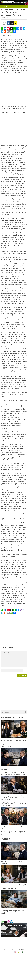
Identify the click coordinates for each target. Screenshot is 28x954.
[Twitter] (12, 23)
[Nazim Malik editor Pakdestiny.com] (14, 936)
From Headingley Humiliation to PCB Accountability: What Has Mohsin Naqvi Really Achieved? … (12, 797)
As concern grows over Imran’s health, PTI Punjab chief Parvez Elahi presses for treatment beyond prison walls (13, 886)
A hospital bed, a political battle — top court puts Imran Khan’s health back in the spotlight (13, 912)
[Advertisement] (14, 90)
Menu (5, 7)
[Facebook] (8, 23)
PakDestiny (8, 950)
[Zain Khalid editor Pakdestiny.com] (14, 929)
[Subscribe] (15, 23)
